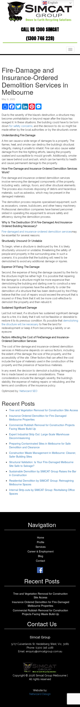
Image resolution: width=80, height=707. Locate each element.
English (52, 2)
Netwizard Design (40, 694)
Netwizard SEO (28, 391)
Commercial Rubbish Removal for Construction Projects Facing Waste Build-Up (40, 612)
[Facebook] (40, 569)
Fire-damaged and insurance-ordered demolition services (37, 231)
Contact (40, 560)
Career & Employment (41, 551)
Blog (40, 556)
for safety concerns (21, 126)
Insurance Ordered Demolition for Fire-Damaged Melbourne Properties (40, 603)
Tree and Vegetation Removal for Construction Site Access (43, 410)
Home (40, 537)
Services (41, 547)
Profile (40, 542)
